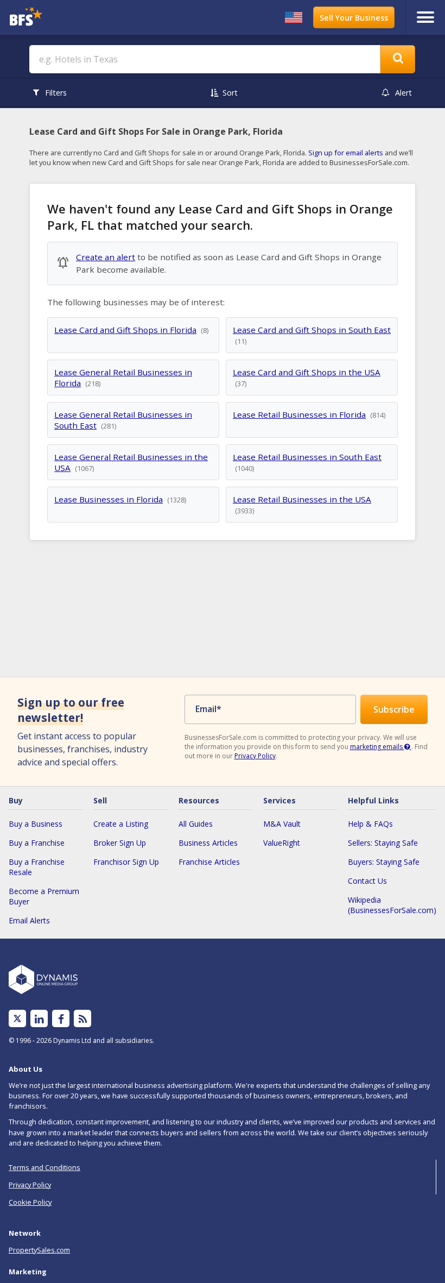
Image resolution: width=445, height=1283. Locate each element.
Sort (230, 92)
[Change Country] (293, 17)
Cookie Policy (30, 1202)
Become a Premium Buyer (44, 896)
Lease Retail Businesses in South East (307, 456)
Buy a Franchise (37, 843)
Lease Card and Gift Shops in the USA (306, 372)
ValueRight (281, 843)
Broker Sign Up (119, 843)
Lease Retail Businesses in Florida (299, 414)
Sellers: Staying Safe (383, 843)
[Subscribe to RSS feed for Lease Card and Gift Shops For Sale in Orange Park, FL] (83, 1018)
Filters (56, 92)
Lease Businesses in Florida (108, 499)
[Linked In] (39, 1018)
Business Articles (208, 843)
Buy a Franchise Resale (37, 867)
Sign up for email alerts (345, 153)
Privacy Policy (255, 755)
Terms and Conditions (44, 1167)
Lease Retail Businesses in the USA (302, 499)
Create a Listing (120, 824)
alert (403, 92)
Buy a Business (35, 824)
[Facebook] (61, 1018)
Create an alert (105, 256)
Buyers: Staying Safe (383, 862)
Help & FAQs (370, 824)
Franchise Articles (209, 862)
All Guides (196, 824)
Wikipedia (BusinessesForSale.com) (392, 905)
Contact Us (367, 881)
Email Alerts (29, 920)
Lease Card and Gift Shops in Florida (125, 329)
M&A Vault (282, 824)
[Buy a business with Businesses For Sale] (60, 18)
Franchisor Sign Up (126, 862)
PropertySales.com (39, 1250)
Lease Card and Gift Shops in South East (312, 329)
